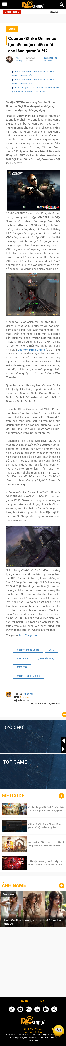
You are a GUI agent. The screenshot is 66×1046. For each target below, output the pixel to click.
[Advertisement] (33, 962)
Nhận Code (45, 809)
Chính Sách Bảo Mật (33, 1029)
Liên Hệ (24, 1001)
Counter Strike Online (28, 650)
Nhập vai (28, 694)
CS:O (51, 650)
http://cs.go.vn (28, 635)
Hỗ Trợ (42, 1001)
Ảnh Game (14, 885)
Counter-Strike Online (28, 676)
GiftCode (13, 795)
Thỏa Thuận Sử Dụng (33, 1032)
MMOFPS (22, 667)
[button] (63, 749)
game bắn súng (46, 658)
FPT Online (22, 658)
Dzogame (24, 697)
